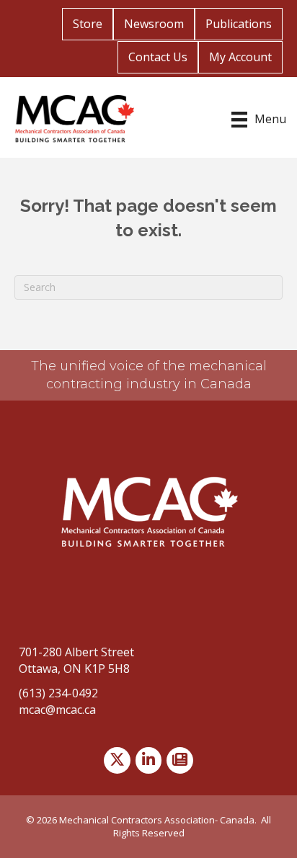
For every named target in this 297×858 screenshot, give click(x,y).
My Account (240, 57)
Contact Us (157, 57)
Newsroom (154, 24)
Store (87, 24)
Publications (238, 24)
